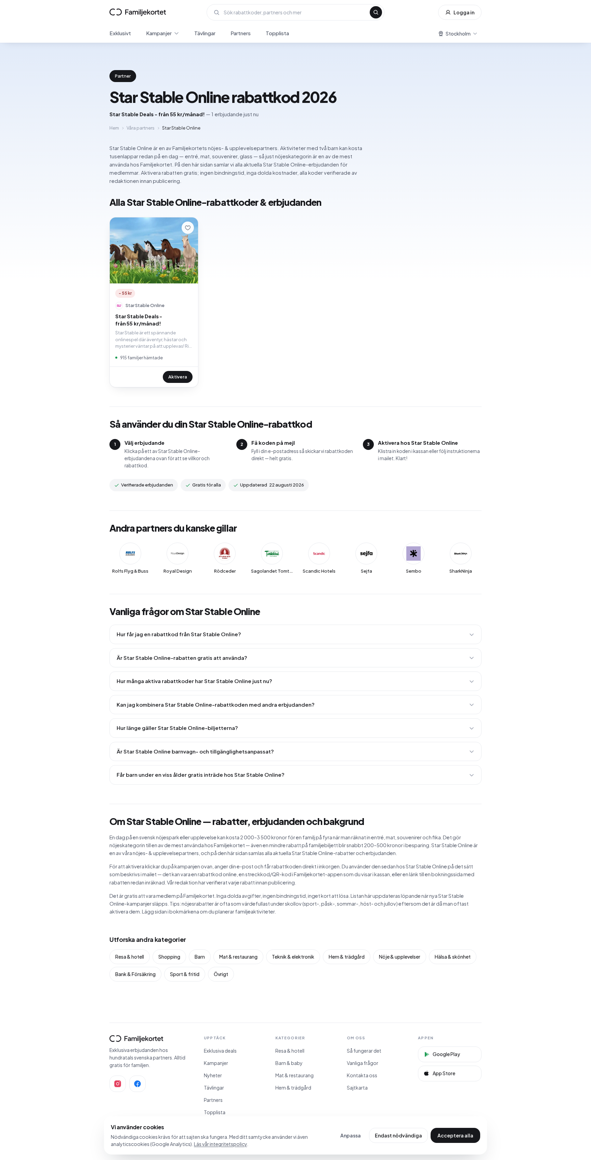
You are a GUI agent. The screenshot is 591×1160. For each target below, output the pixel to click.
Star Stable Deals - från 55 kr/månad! (138, 319)
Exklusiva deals (220, 1051)
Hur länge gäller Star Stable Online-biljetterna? (177, 727)
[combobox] (295, 12)
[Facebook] (137, 1084)
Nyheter (213, 1075)
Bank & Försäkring (135, 974)
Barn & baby (289, 1063)
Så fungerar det (364, 1051)
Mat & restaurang (238, 957)
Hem (114, 128)
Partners (241, 33)
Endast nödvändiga (398, 1135)
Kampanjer (159, 33)
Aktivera (177, 376)
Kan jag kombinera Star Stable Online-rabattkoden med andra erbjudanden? (216, 704)
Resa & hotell (129, 957)
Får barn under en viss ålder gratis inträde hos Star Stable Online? (201, 774)
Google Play (446, 1054)
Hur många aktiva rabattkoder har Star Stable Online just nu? (194, 681)
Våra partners (141, 128)
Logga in (464, 12)
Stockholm (458, 33)
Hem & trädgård (347, 957)
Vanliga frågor (362, 1063)
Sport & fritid (184, 974)
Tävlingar (204, 33)
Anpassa (350, 1135)
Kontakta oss (362, 1075)
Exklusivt (120, 33)
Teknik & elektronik (293, 957)
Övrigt (221, 974)
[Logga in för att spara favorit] (188, 228)
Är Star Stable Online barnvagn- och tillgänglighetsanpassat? (195, 751)
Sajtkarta (357, 1087)
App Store (444, 1073)
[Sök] (376, 12)
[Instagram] (117, 1084)
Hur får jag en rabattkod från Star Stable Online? (179, 634)
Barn (200, 957)
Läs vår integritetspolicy (220, 1144)
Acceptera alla (455, 1135)
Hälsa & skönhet (453, 957)
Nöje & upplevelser (399, 957)
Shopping (169, 957)
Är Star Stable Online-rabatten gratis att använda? (182, 657)
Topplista (277, 33)
